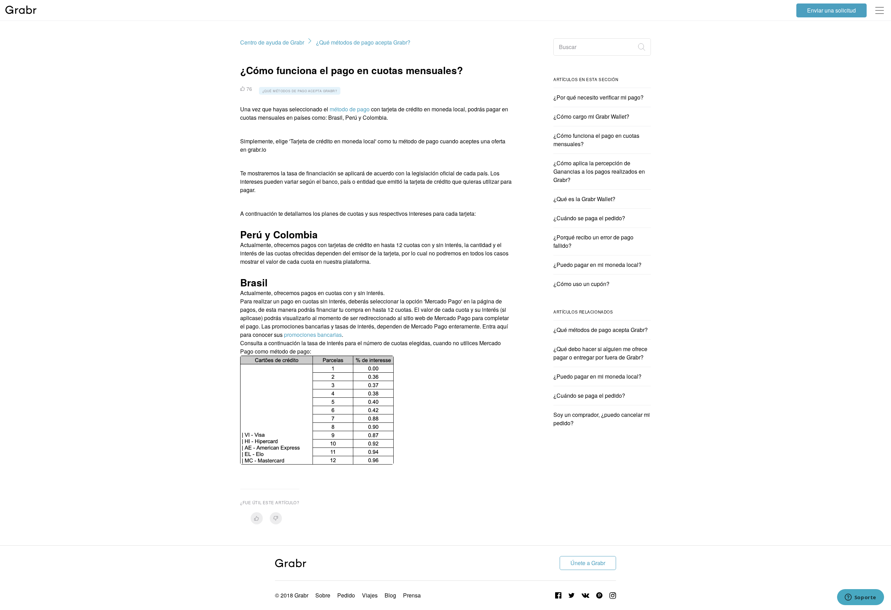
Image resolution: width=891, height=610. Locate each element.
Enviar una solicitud (831, 10)
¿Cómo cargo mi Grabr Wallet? (591, 116)
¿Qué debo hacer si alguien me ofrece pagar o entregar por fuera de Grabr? (600, 353)
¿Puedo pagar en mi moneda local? (597, 265)
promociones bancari (313, 335)
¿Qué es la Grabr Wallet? (584, 199)
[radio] (257, 518)
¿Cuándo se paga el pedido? (589, 218)
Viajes (370, 595)
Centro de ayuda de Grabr (272, 42)
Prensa (412, 595)
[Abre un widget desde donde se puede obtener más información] (860, 598)
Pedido (346, 595)
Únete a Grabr (587, 563)
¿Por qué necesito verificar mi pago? (598, 97)
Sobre (322, 595)
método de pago (350, 109)
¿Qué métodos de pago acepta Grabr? (363, 42)
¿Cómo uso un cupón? (581, 284)
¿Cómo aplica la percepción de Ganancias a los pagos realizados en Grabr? (599, 171)
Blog (390, 595)
